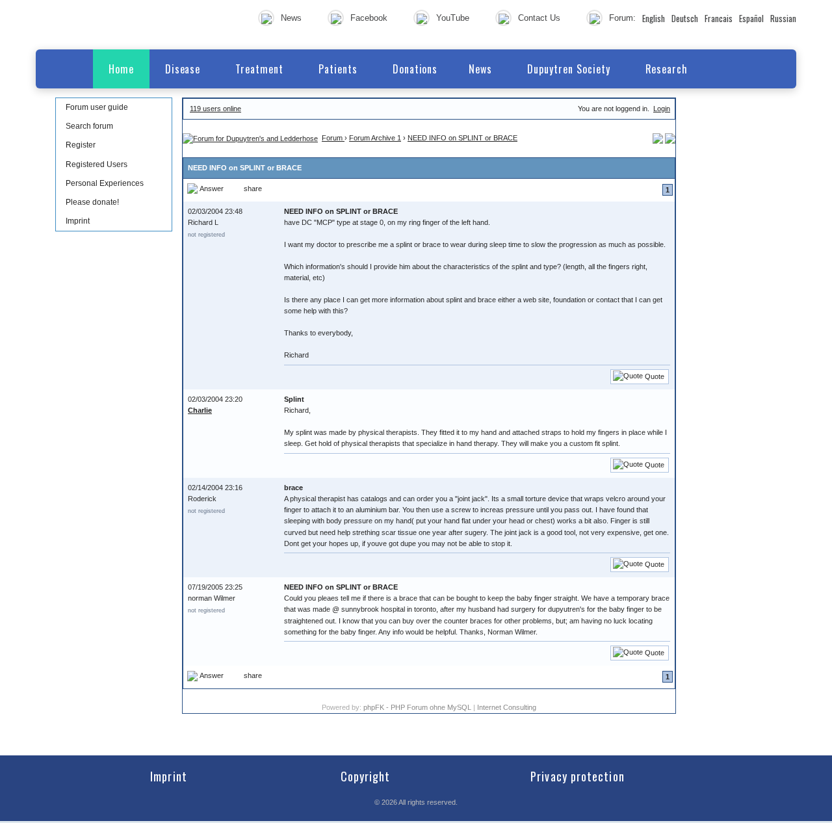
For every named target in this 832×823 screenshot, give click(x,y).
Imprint (78, 221)
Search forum (89, 126)
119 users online (215, 108)
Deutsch (684, 18)
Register (81, 145)
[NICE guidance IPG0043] (670, 138)
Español (751, 18)
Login (661, 108)
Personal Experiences (105, 183)
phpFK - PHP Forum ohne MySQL (418, 707)
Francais (719, 18)
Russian (783, 18)
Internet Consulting (506, 707)
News (291, 18)
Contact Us (539, 18)
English (653, 18)
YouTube (452, 18)
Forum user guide (97, 107)
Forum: (622, 18)
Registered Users (96, 164)
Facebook (368, 18)
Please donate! (92, 202)
